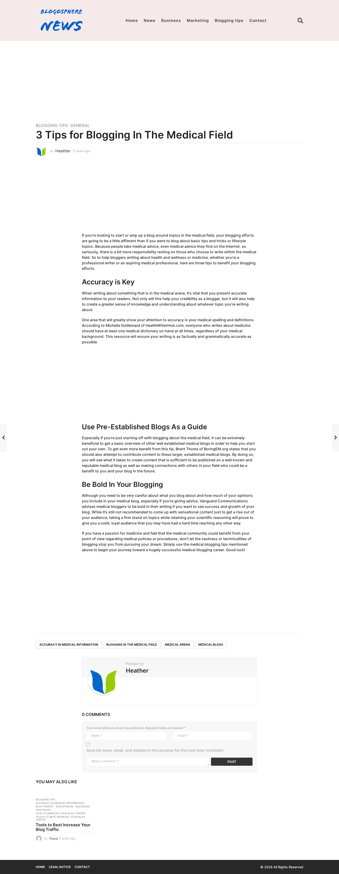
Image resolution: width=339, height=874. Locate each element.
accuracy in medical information (68, 644)
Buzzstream (64, 806)
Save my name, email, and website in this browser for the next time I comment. (155, 750)
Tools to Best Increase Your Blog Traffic (60, 818)
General (80, 125)
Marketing (198, 20)
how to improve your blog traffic (61, 813)
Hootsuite (43, 810)
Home (132, 20)
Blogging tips (229, 20)
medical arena (177, 644)
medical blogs (210, 644)
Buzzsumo (83, 806)
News (149, 20)
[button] (300, 20)
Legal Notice (60, 867)
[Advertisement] (169, 79)
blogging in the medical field (131, 644)
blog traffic (45, 806)
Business (171, 20)
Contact (258, 20)
